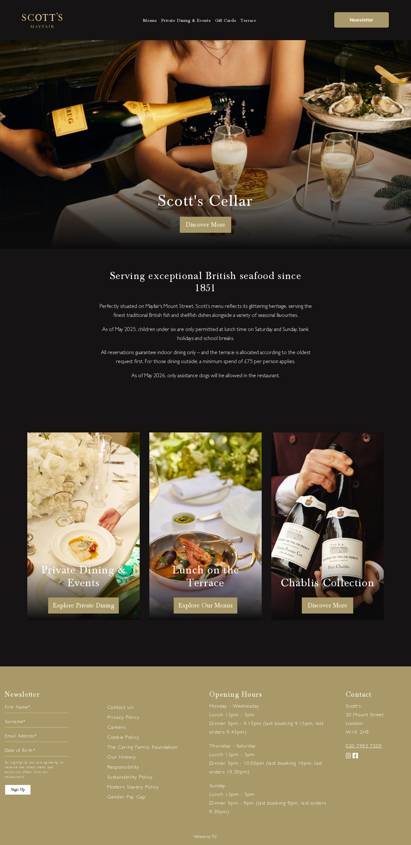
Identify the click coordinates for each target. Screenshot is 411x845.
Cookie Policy (123, 737)
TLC (214, 837)
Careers (116, 727)
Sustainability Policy (130, 777)
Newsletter (361, 19)
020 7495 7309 (364, 746)
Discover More (327, 605)
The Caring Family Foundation (142, 747)
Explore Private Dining (83, 605)
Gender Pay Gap (126, 797)
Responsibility (123, 767)
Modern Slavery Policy (133, 787)
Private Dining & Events (186, 20)
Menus (150, 20)
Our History (121, 757)
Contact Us (120, 707)
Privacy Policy (123, 717)
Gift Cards (225, 20)
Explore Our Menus (205, 605)
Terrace (248, 20)
